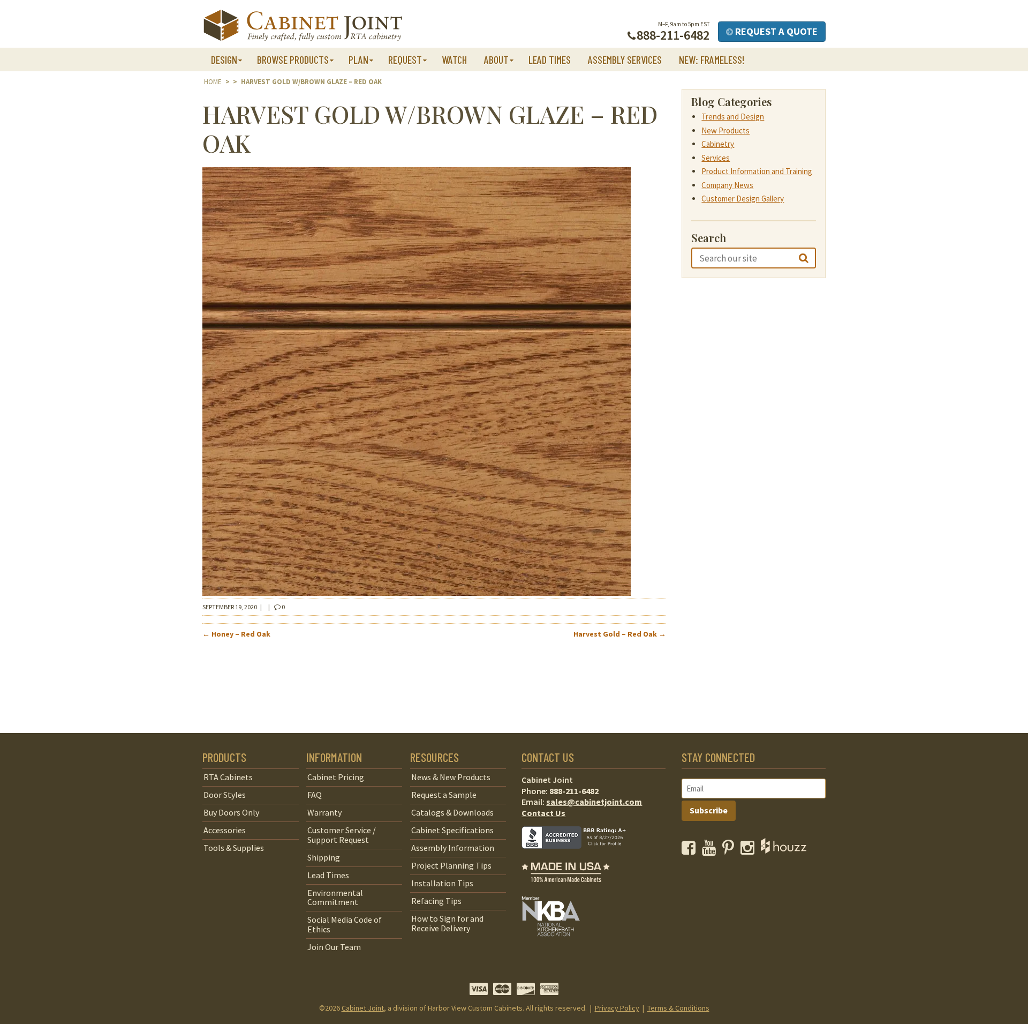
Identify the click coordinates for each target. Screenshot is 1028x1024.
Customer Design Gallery (742, 198)
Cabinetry (717, 144)
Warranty (324, 812)
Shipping (323, 857)
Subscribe (709, 810)
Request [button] (405, 59)
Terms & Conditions (678, 1008)
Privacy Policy (617, 1008)
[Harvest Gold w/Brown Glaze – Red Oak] (416, 592)
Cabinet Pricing (335, 777)
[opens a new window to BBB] (580, 856)
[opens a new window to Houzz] (783, 850)
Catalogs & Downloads (452, 812)
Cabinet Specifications (452, 830)
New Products (725, 130)
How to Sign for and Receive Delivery (447, 923)
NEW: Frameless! (712, 59)
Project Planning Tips (451, 865)
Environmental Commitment (335, 897)
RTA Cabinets (228, 777)
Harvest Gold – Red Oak (619, 634)
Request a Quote (775, 31)
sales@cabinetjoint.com (594, 801)
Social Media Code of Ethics (344, 924)
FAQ (314, 794)
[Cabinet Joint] (302, 26)
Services (715, 158)
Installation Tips (442, 883)
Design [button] (224, 59)
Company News (727, 185)
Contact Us (543, 813)
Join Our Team (334, 946)
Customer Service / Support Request (341, 835)
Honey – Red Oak (236, 634)
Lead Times (549, 59)
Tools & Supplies (233, 847)
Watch (454, 59)
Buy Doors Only (231, 812)
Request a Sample (444, 794)
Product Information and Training (756, 171)
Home (213, 81)
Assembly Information (452, 847)
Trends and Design (732, 116)
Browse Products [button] (293, 59)
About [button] (496, 59)
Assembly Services (625, 59)
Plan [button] (358, 59)
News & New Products (450, 777)
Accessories (224, 830)
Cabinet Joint (363, 1008)
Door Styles (224, 794)
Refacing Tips (436, 900)
